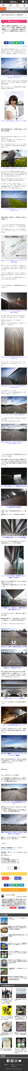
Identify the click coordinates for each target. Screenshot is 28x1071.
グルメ (15, 8)
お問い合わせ (14, 1066)
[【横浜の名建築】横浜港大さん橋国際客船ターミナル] (21, 42)
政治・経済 (9, 8)
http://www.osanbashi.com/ (7, 849)
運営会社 (6, 1064)
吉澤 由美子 (24, 46)
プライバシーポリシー (19, 1064)
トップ (3, 8)
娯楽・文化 (21, 8)
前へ (9, 868)
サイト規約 (11, 1064)
